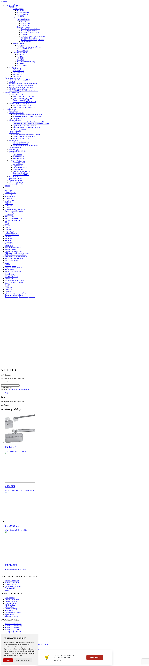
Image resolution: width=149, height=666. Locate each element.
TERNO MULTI (10, 278)
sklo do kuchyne (14, 133)
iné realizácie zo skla (15, 178)
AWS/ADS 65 (17, 74)
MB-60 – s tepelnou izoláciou (30, 29)
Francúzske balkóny (19, 129)
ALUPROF (13, 7)
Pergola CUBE (18, 166)
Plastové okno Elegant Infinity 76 (23, 105)
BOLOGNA (9, 198)
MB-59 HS (20, 45)
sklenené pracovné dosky (21, 138)
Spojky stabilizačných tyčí (13, 267)
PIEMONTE (9, 246)
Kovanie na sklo (14, 176)
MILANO (8, 236)
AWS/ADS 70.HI (18, 72)
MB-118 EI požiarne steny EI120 (19, 80)
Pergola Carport (18, 169)
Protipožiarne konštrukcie (13, 78)
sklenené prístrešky (15, 147)
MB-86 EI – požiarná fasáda (18, 89)
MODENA (8, 238)
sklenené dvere (13, 140)
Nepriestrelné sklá (18, 156)
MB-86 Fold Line (22, 51)
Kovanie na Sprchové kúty (13, 625)
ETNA (7, 222)
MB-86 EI (20, 63)
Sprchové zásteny (18, 118)
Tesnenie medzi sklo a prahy (14, 282)
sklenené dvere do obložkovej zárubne (25, 145)
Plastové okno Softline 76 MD (22, 98)
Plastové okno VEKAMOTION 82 (24, 102)
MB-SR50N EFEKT (24, 12)
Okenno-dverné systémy (21, 18)
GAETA (7, 227)
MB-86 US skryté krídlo (29, 38)
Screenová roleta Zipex (20, 173)
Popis (6, 393)
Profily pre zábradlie (11, 260)
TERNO (7, 273)
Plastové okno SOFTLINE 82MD (24, 96)
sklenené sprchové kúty (16, 113)
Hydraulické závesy (11, 233)
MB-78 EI (20, 60)
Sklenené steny (14, 111)
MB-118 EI (20, 54)
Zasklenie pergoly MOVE (21, 171)
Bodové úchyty (10, 196)
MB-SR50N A (21, 10)
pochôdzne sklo (14, 149)
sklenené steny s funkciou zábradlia (24, 125)
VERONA (8, 289)
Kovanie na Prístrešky (12, 629)
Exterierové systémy (23, 27)
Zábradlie (8, 291)
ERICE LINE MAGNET (13, 220)
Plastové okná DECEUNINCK (19, 103)
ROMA (7, 264)
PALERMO (9, 244)
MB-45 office (25, 23)
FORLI (7, 226)
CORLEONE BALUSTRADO (15, 209)
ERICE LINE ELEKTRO (13, 218)
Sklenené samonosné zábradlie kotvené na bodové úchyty (31, 124)
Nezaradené (8, 242)
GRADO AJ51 (10, 231)
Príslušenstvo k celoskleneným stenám (17, 253)
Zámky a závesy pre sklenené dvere (16, 293)
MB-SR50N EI (22, 65)
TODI (7, 286)
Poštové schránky (10, 588)
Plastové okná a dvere (12, 93)
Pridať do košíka (6, 387)
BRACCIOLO (9, 200)
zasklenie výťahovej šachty (17, 151)
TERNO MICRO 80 (11, 277)
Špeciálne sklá (13, 153)
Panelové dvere (26, 41)
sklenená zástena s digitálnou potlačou (25, 136)
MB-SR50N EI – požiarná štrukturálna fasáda (23, 91)
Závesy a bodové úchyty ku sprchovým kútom (20, 297)
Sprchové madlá (10, 269)
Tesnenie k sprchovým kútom (14, 280)
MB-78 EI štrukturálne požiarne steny (21, 87)
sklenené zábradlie (15, 120)
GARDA (8, 229)
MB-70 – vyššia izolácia (29, 31)
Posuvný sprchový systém (13, 251)
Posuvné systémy (18, 43)
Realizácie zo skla (10, 109)
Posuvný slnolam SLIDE (21, 175)
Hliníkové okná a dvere (12, 5)
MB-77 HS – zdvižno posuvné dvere (29, 47)
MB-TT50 (20, 16)
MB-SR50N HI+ (22, 14)
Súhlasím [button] (8, 660)
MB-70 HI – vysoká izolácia (30, 32)
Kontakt (7, 186)
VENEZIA (8, 288)
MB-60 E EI (21, 58)
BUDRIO (8, 202)
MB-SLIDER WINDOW (25, 49)
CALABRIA (9, 204)
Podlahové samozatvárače (13, 247)
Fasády (7, 224)
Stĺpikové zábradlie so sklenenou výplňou (26, 127)
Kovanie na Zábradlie (12, 627)
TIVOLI (7, 284)
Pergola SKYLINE (19, 162)
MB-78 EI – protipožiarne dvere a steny (21, 85)
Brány (7, 590)
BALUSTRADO (10, 193)
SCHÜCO (12, 67)
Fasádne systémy (18, 9)
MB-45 (23, 21)
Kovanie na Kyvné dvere (13, 631)
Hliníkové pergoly (15, 160)
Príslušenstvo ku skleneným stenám (16, 257)
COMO (7, 207)
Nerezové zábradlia (15, 131)
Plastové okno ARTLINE (21, 100)
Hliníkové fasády (10, 584)
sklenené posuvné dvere (20, 144)
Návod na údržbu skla (16, 182)
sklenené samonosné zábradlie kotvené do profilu (28, 122)
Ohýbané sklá (17, 155)
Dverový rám (9, 215)
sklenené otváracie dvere (21, 142)
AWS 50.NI (17, 76)
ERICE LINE (9, 216)
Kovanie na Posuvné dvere (13, 633)
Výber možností (21, 451)
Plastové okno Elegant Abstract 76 (24, 107)
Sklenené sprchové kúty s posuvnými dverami (27, 116)
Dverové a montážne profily (14, 211)
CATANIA (8, 205)
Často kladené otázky (16, 180)
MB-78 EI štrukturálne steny (26, 62)
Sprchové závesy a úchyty (13, 271)
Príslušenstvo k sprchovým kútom (15, 255)
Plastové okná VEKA (16, 94)
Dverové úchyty (10, 213)
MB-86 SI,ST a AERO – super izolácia (33, 36)
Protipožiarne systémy (20, 52)
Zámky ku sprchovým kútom (14, 295)
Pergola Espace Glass (20, 167)
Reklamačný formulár (16, 184)
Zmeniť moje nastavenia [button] (22, 660)
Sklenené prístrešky (11, 266)
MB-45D (20, 56)
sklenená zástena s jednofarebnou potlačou (26, 135)
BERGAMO (9, 195)
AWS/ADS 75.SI (18, 71)
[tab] (76, 393)
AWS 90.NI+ (17, 69)
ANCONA (8, 191)
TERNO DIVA (10, 275)
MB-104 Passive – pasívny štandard (32, 40)
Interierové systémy (23, 20)
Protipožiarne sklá (18, 158)
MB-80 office (25, 25)
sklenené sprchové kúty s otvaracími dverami (27, 114)
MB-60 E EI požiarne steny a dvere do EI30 (23, 83)
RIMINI (7, 262)
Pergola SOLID (18, 164)
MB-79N (24, 34)
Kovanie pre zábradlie (12, 235)
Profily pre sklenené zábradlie (14, 258)
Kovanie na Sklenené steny (13, 624)
